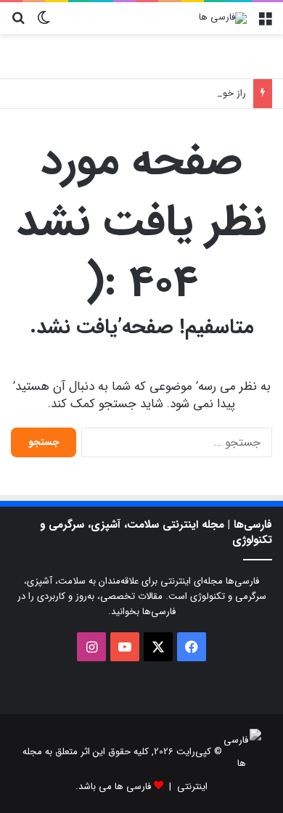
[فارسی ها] (223, 18)
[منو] (265, 23)
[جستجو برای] (18, 23)
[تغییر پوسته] (43, 23)
